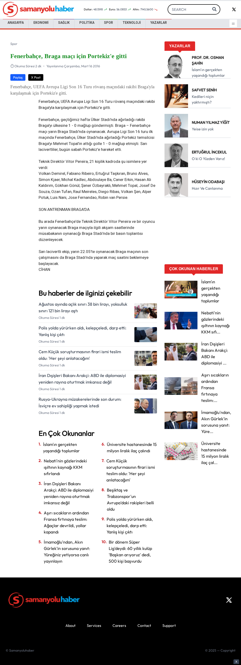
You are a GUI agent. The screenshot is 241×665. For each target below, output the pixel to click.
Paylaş (18, 77)
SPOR (108, 22)
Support (169, 625)
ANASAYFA (16, 22)
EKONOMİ (40, 22)
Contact (144, 625)
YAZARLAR (158, 22)
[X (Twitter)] (229, 600)
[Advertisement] (198, 232)
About (70, 625)
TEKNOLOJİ (132, 22)
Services (94, 625)
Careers (119, 625)
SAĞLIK (64, 22)
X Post (35, 77)
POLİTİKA (86, 22)
